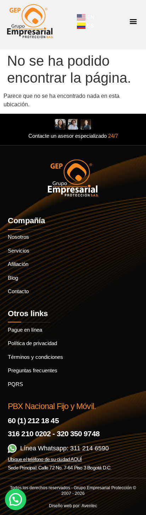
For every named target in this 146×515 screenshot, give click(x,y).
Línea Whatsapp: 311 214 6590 (64, 448)
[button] (133, 21)
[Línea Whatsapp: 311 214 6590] (12, 448)
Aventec (89, 505)
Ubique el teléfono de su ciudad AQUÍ (45, 459)
